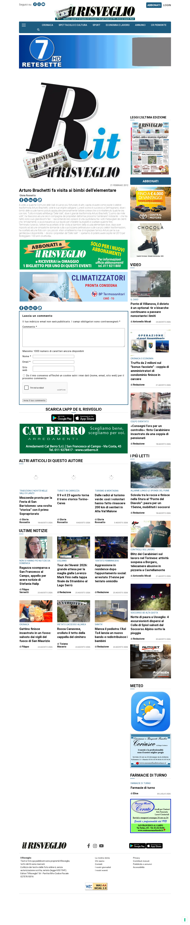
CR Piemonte (158, 25)
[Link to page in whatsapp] (40, 200)
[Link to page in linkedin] (30, 200)
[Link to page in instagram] (39, 4)
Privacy (136, 858)
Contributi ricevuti (141, 861)
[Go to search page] (38, 29)
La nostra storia (102, 858)
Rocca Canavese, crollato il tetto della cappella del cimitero (71, 633)
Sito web (24, 369)
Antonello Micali (142, 321)
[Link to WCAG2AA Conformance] (95, 887)
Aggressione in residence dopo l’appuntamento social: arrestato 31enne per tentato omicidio (110, 573)
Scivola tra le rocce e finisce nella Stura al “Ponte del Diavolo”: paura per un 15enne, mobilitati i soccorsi (150, 501)
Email (26, 361)
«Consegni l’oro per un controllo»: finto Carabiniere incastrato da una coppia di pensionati (150, 432)
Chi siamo (99, 861)
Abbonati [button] (151, 181)
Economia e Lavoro (118, 25)
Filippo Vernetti (24, 591)
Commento (29, 326)
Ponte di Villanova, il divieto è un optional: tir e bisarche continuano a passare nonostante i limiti (150, 310)
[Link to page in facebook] (35, 4)
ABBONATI (153, 5)
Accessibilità (138, 867)
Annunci (140, 25)
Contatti (98, 864)
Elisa (135, 793)
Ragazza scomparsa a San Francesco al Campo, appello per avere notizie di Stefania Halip (34, 576)
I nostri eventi (101, 870)
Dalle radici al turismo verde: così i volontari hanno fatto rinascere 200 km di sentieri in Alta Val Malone (110, 503)
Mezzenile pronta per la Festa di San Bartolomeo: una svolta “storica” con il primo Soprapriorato (35, 506)
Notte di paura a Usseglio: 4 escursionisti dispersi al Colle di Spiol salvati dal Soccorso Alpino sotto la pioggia (150, 625)
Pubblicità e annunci (142, 864)
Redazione (65, 592)
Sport (96, 25)
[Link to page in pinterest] (35, 200)
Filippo (25, 646)
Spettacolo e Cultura (73, 25)
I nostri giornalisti (103, 867)
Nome (26, 356)
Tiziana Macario (62, 645)
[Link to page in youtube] (43, 4)
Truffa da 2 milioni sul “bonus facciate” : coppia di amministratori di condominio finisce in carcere (150, 371)
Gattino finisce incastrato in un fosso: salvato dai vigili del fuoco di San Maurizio (35, 635)
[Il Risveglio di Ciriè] (95, 12)
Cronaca (47, 25)
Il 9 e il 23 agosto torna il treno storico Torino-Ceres (73, 499)
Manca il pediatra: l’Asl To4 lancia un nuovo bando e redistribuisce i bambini (111, 635)
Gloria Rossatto (28, 195)
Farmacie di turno (143, 788)
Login (167, 5)
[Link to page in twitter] (26, 200)
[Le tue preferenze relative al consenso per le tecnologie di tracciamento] (185, 920)
